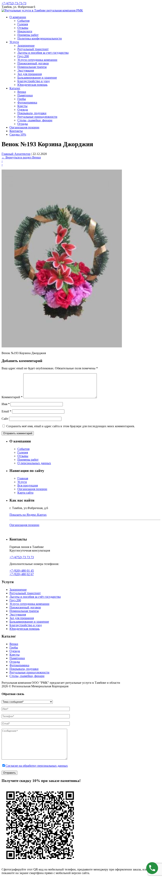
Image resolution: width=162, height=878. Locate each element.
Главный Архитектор (16, 154)
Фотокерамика (27, 102)
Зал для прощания (29, 74)
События (23, 20)
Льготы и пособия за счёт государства (35, 596)
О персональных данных (34, 463)
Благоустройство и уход (33, 81)
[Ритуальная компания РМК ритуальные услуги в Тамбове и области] (42, 10)
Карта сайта (25, 492)
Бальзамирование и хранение (37, 77)
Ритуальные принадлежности (37, 116)
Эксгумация (25, 70)
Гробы (21, 99)
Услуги (14, 42)
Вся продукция (27, 485)
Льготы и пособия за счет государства (43, 52)
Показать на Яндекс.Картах (28, 514)
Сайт (5, 418)
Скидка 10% (17, 134)
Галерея (22, 24)
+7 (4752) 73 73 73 (21, 557)
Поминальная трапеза (32, 67)
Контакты (16, 131)
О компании (17, 17)
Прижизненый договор (33, 63)
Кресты (22, 106)
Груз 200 (23, 56)
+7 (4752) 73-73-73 (14, 3)
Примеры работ (28, 35)
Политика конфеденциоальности (39, 38)
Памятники (25, 95)
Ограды (22, 123)
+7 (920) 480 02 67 (21, 574)
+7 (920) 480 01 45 (21, 570)
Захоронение (26, 45)
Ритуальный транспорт (33, 49)
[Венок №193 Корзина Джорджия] (62, 346)
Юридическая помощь (32, 84)
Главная (22, 478)
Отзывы (22, 27)
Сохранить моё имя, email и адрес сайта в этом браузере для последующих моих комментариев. (70, 426)
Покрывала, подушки (31, 113)
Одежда (22, 109)
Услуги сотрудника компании (37, 59)
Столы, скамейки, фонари (34, 120)
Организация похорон (24, 127)
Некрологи (24, 31)
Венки (21, 91)
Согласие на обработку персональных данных (37, 765)
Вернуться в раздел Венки (21, 157)
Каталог (14, 88)
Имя (6, 404)
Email (6, 411)
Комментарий (12, 397)
